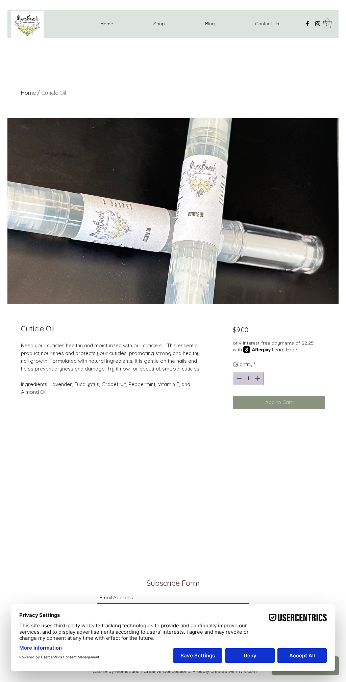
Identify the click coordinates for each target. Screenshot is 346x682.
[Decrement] (238, 378)
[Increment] (258, 378)
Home (28, 92)
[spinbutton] (248, 378)
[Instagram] (317, 23)
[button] (327, 23)
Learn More (284, 350)
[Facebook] (307, 23)
